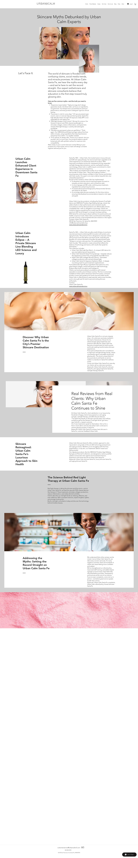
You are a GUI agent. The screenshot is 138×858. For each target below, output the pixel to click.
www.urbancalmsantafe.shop (78, 225)
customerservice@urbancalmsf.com (68, 847)
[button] (135, 4)
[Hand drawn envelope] (83, 847)
